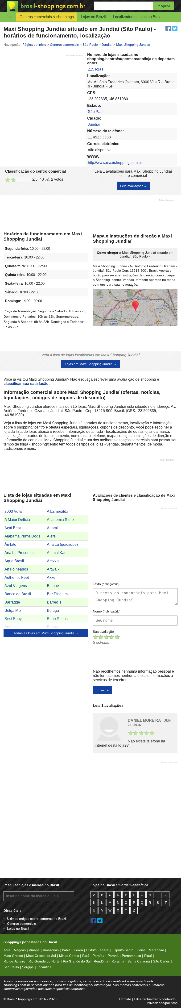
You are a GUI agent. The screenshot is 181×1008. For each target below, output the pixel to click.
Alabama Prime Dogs (22, 536)
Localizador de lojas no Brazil (137, 17)
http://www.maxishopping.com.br (115, 163)
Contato (125, 999)
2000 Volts (13, 511)
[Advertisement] (43, 90)
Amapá (34, 950)
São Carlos (161, 961)
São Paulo (97, 112)
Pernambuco (131, 956)
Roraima (117, 961)
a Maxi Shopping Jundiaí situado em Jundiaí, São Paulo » (135, 254)
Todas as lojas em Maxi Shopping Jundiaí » (46, 633)
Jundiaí (94, 124)
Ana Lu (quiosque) (62, 544)
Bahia (66, 950)
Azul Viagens (15, 586)
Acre (7, 950)
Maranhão (156, 950)
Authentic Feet (16, 577)
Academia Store (60, 520)
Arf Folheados (16, 569)
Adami (52, 528)
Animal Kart (56, 553)
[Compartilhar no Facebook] (168, 28)
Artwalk (53, 569)
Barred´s (54, 602)
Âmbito (10, 544)
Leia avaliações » (133, 186)
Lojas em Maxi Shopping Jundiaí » (90, 364)
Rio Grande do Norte (44, 961)
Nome (106, 611)
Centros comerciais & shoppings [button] (47, 17)
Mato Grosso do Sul (41, 956)
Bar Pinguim (57, 594)
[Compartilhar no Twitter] (174, 28)
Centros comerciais (21, 923)
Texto (106, 584)
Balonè (53, 586)
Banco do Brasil (17, 594)
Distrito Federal (97, 950)
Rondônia (101, 961)
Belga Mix (12, 610)
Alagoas (20, 950)
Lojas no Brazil (93, 17)
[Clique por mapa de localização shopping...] (135, 308)
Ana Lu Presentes (19, 553)
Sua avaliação (103, 631)
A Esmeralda (57, 511)
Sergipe (28, 967)
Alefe (51, 536)
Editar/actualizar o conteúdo (155, 999)
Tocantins (44, 967)
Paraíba (98, 956)
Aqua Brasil (14, 561)
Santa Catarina (139, 961)
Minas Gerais (69, 956)
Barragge (12, 602)
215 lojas (95, 69)
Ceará (78, 950)
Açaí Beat (12, 528)
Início (8, 17)
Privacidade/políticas (162, 1003)
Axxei (51, 577)
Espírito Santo (122, 950)
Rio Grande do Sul (76, 961)
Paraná (113, 956)
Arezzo (53, 561)
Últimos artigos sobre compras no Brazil (36, 919)
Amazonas (51, 950)
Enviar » (102, 690)
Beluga (53, 610)
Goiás (141, 950)
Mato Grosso (13, 956)
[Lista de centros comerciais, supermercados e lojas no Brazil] (48, 6)
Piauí (148, 956)
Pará (85, 956)
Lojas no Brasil (18, 928)
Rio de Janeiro (14, 961)
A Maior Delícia (17, 520)
